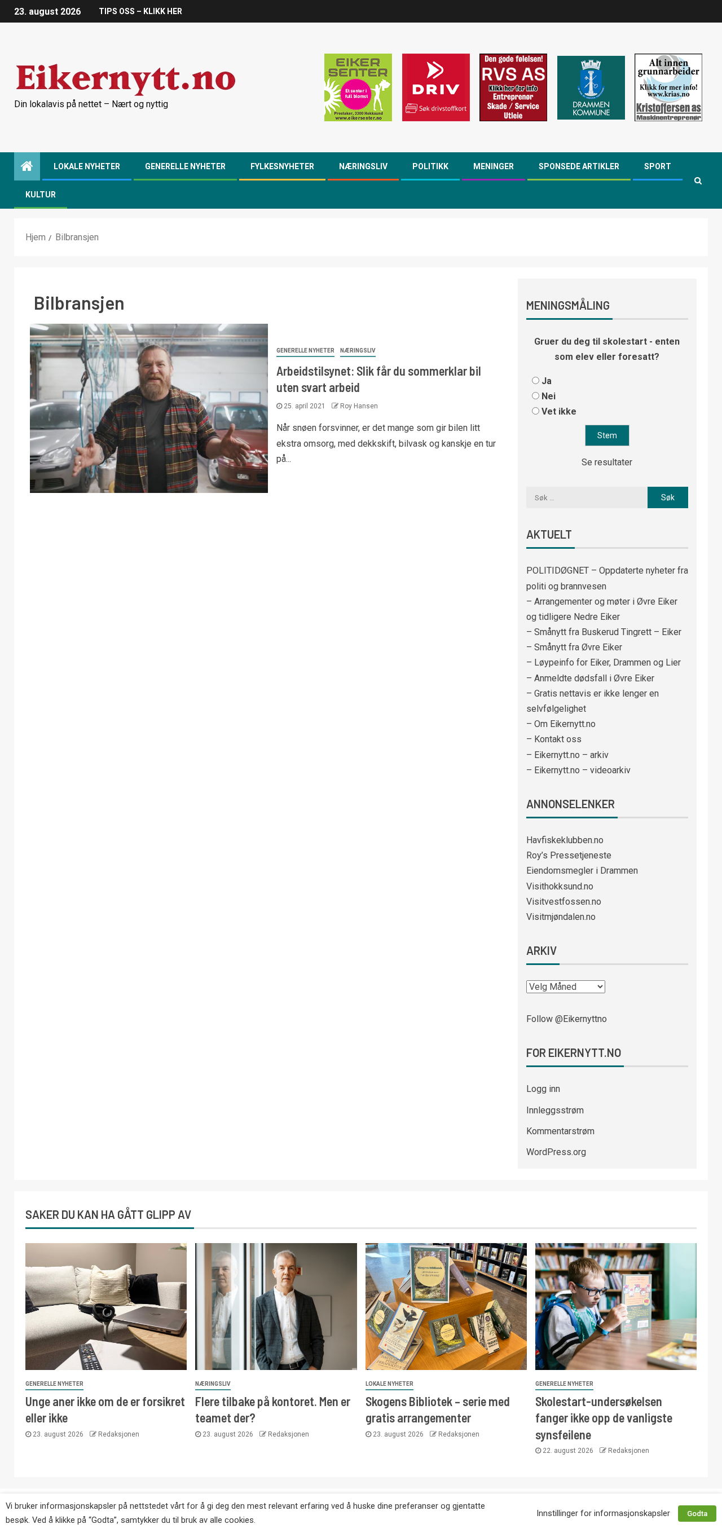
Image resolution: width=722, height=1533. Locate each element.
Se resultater (607, 462)
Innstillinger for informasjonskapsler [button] (603, 1513)
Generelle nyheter (185, 166)
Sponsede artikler (579, 166)
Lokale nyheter (87, 166)
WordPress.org (556, 1152)
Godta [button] (697, 1513)
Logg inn (543, 1088)
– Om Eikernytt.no (561, 724)
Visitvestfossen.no (563, 901)
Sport (657, 166)
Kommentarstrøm (560, 1131)
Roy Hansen (359, 406)
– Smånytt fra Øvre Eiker (574, 647)
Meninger (493, 166)
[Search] (698, 180)
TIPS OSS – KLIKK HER (140, 11)
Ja (547, 381)
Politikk (430, 166)
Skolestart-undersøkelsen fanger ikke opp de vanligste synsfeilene (603, 1418)
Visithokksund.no (559, 886)
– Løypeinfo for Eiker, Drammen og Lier (603, 662)
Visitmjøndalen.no (561, 916)
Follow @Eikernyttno (566, 1019)
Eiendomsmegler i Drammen (582, 870)
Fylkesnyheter (282, 166)
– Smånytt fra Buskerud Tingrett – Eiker (603, 632)
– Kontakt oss (554, 739)
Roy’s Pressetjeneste (568, 855)
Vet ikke (559, 411)
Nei (549, 396)
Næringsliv (363, 166)
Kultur (40, 194)
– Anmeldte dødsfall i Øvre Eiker (590, 678)
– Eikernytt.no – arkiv (567, 755)
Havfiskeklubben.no (565, 840)
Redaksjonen (118, 1434)
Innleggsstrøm (555, 1110)
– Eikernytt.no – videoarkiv (578, 770)
